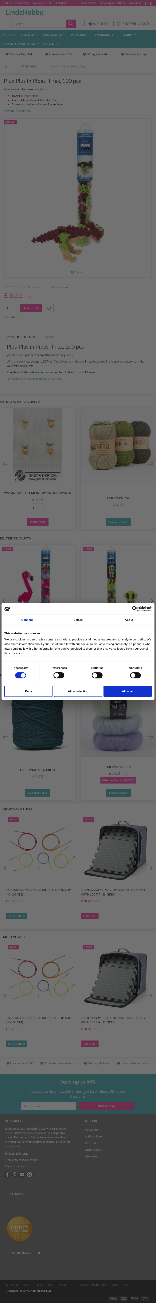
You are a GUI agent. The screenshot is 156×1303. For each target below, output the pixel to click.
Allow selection (78, 691)
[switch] (58, 675)
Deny (28, 691)
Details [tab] (78, 619)
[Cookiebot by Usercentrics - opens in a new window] (135, 609)
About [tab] (129, 619)
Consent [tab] (27, 619)
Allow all (127, 691)
